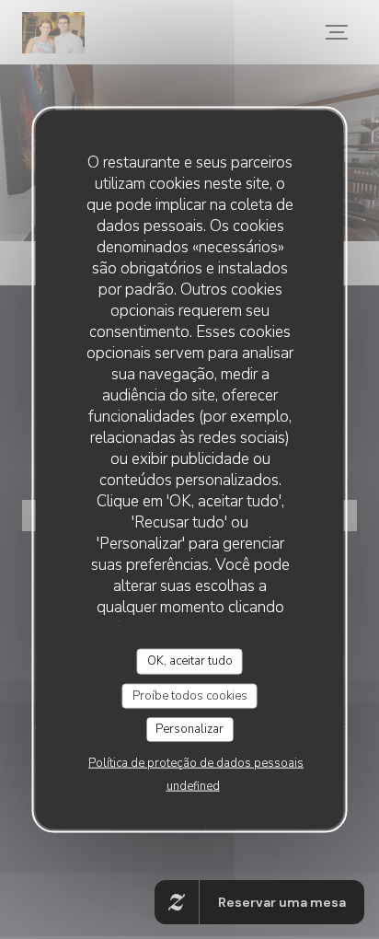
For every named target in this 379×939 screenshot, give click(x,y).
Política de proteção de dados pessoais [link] (196, 762)
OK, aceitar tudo (190, 661)
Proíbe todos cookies (189, 695)
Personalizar (189, 729)
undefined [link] (193, 785)
